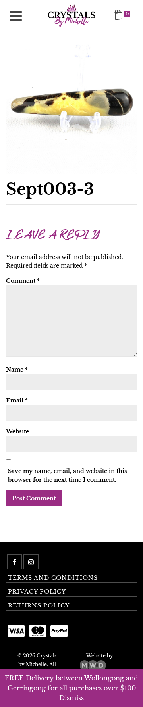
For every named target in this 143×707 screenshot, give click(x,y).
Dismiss (71, 698)
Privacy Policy (37, 591)
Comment (23, 280)
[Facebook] (14, 561)
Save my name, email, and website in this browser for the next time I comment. (67, 475)
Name (17, 369)
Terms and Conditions (53, 577)
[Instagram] (31, 561)
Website (17, 431)
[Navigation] (16, 16)
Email (17, 400)
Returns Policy (39, 605)
